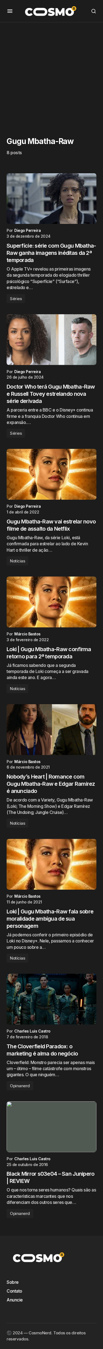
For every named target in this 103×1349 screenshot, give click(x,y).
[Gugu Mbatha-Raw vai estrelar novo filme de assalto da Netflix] (51, 474)
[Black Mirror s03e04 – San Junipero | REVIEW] (51, 1126)
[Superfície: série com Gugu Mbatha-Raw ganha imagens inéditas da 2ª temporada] (51, 198)
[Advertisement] (51, 74)
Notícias (17, 561)
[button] (10, 11)
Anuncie (15, 1300)
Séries (16, 298)
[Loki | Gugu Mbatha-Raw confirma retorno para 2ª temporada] (51, 602)
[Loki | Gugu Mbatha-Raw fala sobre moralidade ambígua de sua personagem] (51, 864)
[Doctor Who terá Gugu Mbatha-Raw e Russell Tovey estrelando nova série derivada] (51, 339)
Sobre (13, 1282)
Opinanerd (20, 1085)
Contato (14, 1291)
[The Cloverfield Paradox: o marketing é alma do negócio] (51, 999)
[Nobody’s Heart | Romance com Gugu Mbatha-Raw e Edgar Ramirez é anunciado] (51, 729)
